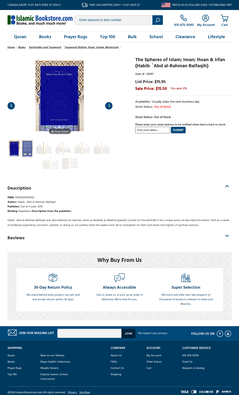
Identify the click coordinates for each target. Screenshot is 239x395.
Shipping (116, 374)
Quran (20, 36)
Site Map (84, 392)
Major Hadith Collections (55, 361)
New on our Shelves (52, 355)
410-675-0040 (190, 355)
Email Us (187, 361)
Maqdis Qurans (49, 368)
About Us (116, 355)
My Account (153, 355)
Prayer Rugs (75, 36)
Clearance (185, 36)
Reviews (16, 238)
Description (19, 188)
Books (45, 36)
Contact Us (117, 368)
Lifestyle (216, 36)
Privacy (72, 392)
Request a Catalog (193, 368)
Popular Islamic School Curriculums (54, 376)
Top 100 (107, 36)
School (156, 36)
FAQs (114, 361)
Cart (149, 368)
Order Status (153, 361)
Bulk (132, 36)
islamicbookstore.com (40, 20)
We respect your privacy (152, 333)
